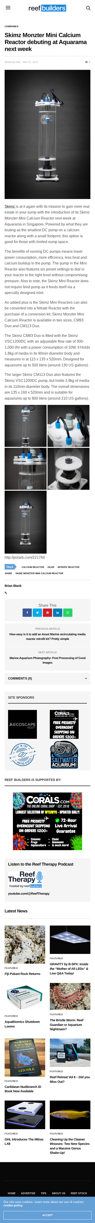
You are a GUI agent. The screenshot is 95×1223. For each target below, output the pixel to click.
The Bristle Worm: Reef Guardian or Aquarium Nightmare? (66, 1024)
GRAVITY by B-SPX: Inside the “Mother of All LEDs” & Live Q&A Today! (69, 968)
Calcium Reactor (33, 567)
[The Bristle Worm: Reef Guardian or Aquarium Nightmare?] (70, 996)
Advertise (28, 1193)
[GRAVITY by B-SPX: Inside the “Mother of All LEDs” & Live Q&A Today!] (70, 940)
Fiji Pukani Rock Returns (22, 974)
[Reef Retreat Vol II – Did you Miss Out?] (70, 1053)
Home (11, 1193)
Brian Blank (12, 62)
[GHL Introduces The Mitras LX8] (25, 1115)
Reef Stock (79, 1193)
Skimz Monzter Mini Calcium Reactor (39, 573)
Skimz (10, 206)
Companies (11, 26)
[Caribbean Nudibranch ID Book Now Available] (25, 1058)
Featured (11, 968)
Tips (43, 1193)
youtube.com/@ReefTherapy (28, 893)
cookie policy (13, 1205)
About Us (58, 1193)
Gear (51, 567)
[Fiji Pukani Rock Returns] (25, 945)
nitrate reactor (68, 567)
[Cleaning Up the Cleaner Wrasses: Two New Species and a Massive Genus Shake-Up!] (70, 1115)
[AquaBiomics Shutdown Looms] (25, 997)
